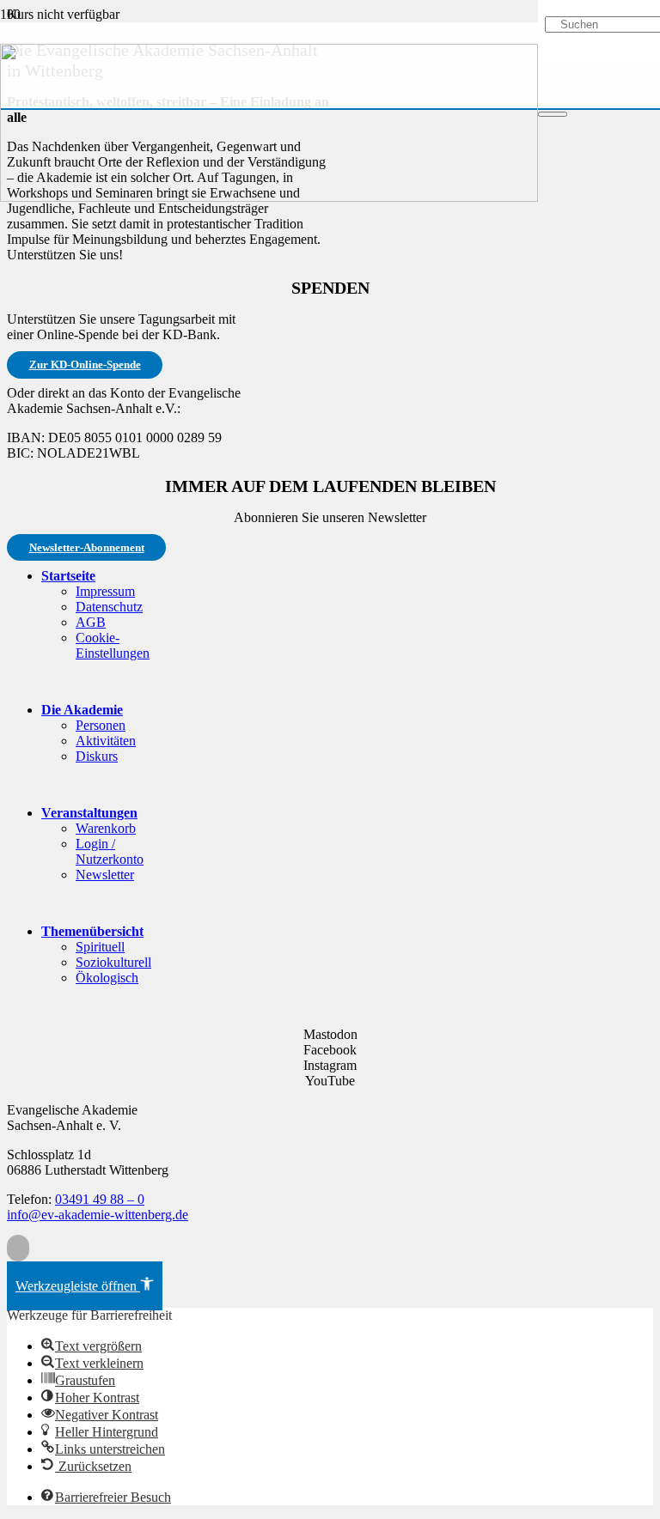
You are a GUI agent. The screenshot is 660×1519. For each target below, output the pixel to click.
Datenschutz (109, 606)
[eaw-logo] (269, 197)
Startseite (68, 575)
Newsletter (105, 874)
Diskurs (97, 756)
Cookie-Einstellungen (113, 645)
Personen (100, 725)
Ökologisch (107, 977)
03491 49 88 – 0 (99, 1199)
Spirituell (100, 946)
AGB (91, 622)
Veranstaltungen (89, 812)
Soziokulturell (113, 962)
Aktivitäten (106, 740)
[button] (18, 1248)
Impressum (105, 591)
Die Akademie (82, 709)
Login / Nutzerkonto (110, 851)
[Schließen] (552, 114)
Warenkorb (106, 828)
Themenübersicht (92, 931)
